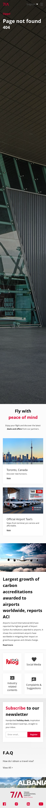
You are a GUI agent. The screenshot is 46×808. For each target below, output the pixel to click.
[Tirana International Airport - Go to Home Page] (4, 4)
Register (34, 734)
